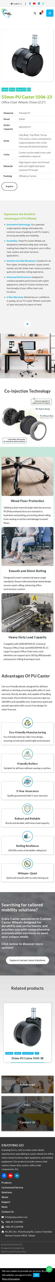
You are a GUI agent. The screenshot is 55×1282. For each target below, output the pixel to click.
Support (6, 1202)
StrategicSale (18, 1248)
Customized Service (12, 1187)
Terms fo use (6, 1251)
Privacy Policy (20, 1251)
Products (7, 1182)
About (5, 1197)
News (5, 1206)
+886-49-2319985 (14, 1222)
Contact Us (8, 1211)
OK (36, 1275)
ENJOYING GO (15, 1244)
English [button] (16, 4)
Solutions (7, 1192)
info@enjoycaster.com (16, 1217)
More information (11, 1279)
